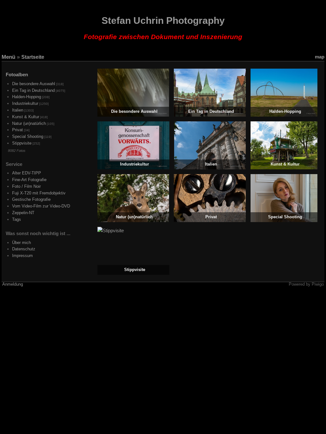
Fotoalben (17, 74)
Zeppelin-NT (23, 212)
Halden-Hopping (26, 96)
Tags (16, 219)
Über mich (21, 242)
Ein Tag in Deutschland (33, 90)
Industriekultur (25, 103)
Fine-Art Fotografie (29, 179)
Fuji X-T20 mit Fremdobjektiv (39, 193)
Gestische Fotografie (31, 199)
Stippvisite (22, 143)
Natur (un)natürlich (29, 123)
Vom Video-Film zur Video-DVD (41, 206)
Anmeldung (12, 284)
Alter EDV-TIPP (26, 173)
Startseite (32, 57)
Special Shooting (27, 136)
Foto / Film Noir (26, 186)
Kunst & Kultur (25, 116)
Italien (17, 110)
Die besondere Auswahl (33, 83)
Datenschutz (23, 249)
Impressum (22, 255)
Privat (17, 129)
